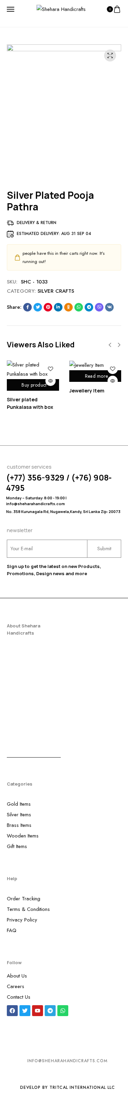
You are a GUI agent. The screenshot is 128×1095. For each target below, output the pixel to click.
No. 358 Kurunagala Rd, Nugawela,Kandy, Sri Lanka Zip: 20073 (63, 511)
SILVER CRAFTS (56, 291)
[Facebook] (12, 1010)
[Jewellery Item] (95, 365)
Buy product (34, 385)
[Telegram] (50, 1010)
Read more (96, 376)
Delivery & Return (36, 223)
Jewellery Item (86, 390)
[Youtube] (37, 1010)
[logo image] (61, 9)
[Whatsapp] (62, 1010)
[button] (110, 345)
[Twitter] (24, 1010)
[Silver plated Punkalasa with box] (33, 369)
